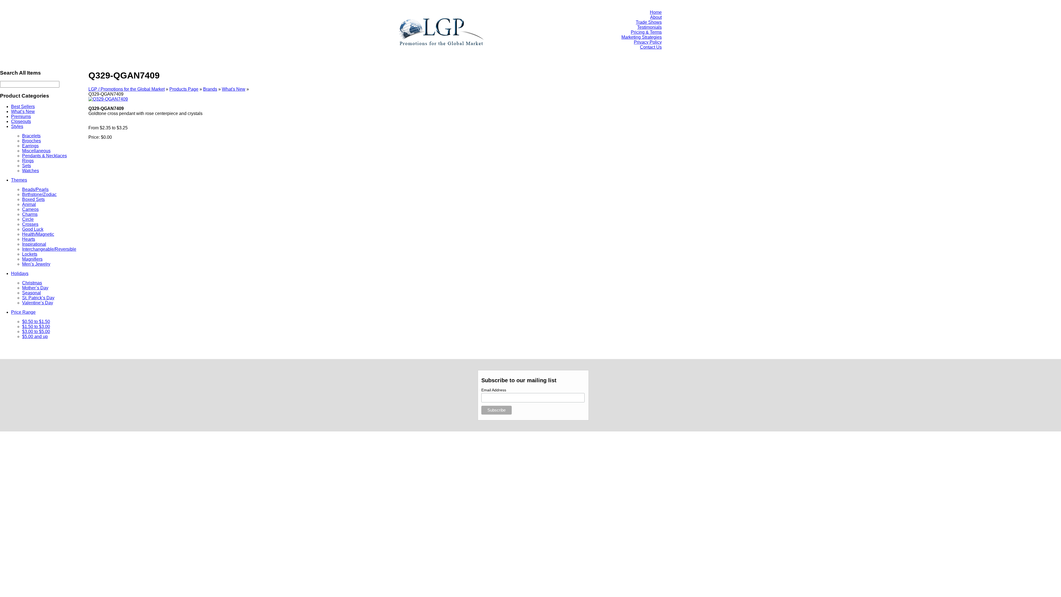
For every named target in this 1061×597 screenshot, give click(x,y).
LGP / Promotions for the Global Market (126, 89)
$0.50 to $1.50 (36, 321)
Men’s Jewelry (36, 264)
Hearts (28, 239)
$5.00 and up (35, 336)
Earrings (30, 145)
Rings (28, 160)
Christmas (32, 283)
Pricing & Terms (646, 32)
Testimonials (649, 27)
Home (656, 12)
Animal (29, 204)
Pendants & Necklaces (44, 155)
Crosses (30, 224)
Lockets (29, 254)
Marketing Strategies (641, 37)
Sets (26, 165)
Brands (210, 89)
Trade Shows (649, 22)
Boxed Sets (33, 199)
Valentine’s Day (37, 302)
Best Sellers (23, 106)
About (656, 17)
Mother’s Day (35, 288)
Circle (28, 219)
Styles (17, 126)
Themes (19, 180)
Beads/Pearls (35, 189)
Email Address (493, 390)
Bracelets (31, 135)
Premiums (21, 116)
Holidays (19, 273)
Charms (30, 214)
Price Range (23, 312)
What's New (233, 89)
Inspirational (34, 244)
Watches (30, 170)
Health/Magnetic (38, 234)
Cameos (30, 209)
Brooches (31, 140)
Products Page (183, 89)
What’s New (23, 111)
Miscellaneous (36, 150)
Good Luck (32, 229)
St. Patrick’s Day (38, 297)
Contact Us (651, 47)
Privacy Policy (648, 42)
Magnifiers (32, 259)
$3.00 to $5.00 (36, 331)
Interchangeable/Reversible (49, 249)
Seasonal (31, 292)
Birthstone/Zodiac (39, 194)
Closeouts (21, 121)
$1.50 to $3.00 (36, 326)
